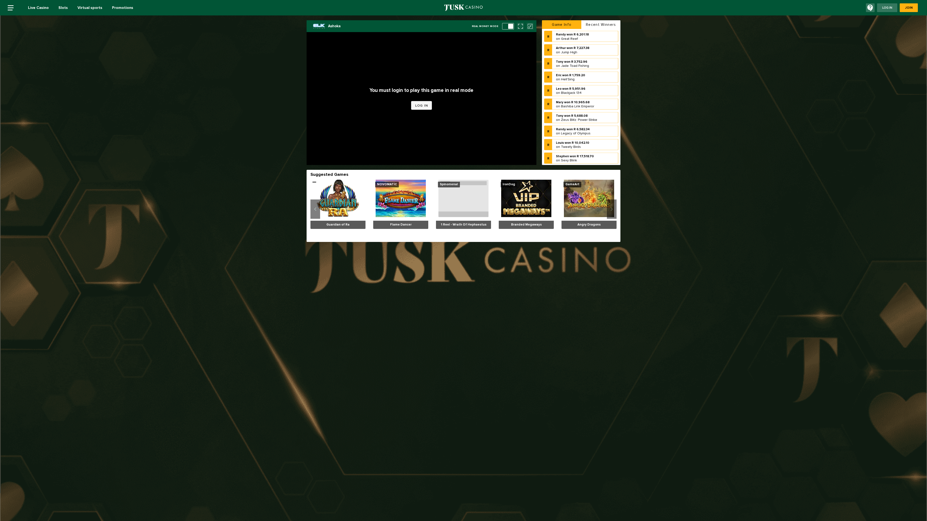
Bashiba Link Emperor (577, 93)
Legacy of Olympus (575, 120)
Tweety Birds (571, 133)
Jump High (569, 38)
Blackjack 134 (571, 79)
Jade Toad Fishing (575, 52)
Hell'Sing (568, 65)
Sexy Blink (569, 147)
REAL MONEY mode (485, 26)
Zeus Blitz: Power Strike (579, 106)
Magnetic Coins (573, 160)
